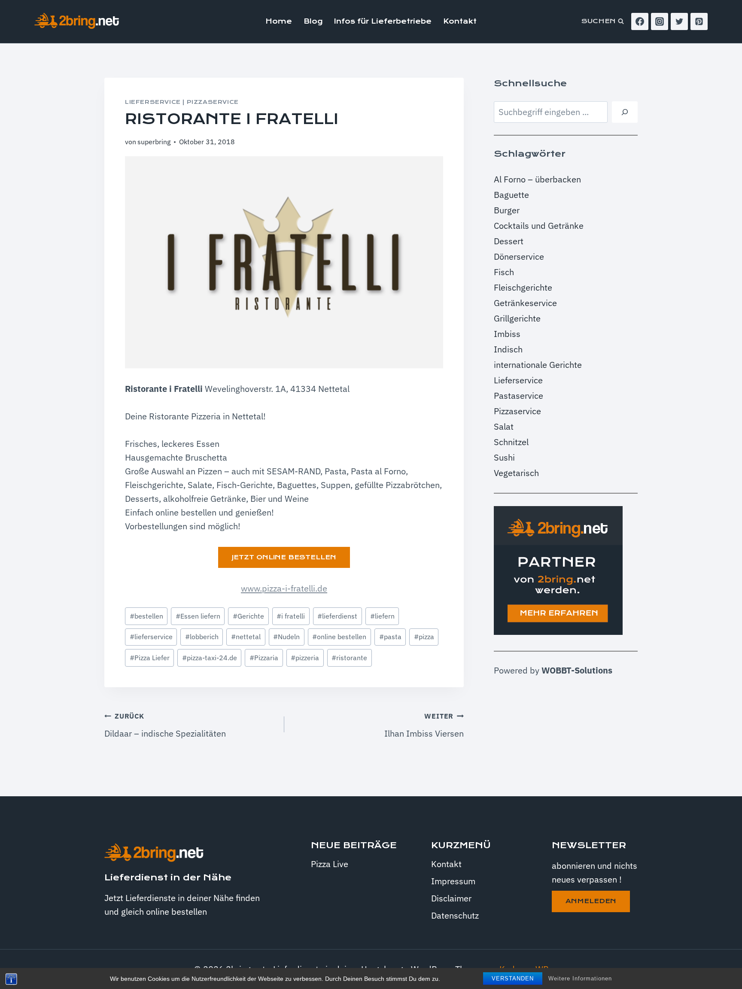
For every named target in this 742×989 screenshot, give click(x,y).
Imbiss (507, 334)
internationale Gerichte (538, 364)
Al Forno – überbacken (537, 179)
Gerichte (248, 616)
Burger (507, 210)
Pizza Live (329, 864)
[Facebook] (639, 21)
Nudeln (286, 636)
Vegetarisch (516, 473)
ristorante (349, 657)
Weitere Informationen (580, 978)
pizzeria (305, 657)
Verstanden (513, 978)
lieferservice (151, 636)
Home (278, 21)
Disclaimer (451, 898)
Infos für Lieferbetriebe (383, 21)
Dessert (508, 241)
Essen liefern (198, 616)
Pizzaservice (213, 102)
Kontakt (460, 21)
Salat (504, 426)
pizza (424, 636)
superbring (153, 141)
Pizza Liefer (150, 657)
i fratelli (291, 616)
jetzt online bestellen (284, 557)
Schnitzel (511, 442)
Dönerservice (519, 256)
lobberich (202, 636)
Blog (313, 21)
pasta (390, 636)
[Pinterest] (699, 21)
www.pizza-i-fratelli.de (284, 588)
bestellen (146, 616)
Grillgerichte (517, 318)
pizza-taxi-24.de (209, 657)
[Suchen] (625, 112)
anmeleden (591, 901)
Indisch (508, 349)
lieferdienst (337, 616)
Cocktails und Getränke (539, 225)
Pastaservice (518, 395)
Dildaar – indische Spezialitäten (165, 725)
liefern (382, 616)
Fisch (504, 272)
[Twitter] (679, 21)
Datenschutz (455, 915)
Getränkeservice (525, 303)
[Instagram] (659, 21)
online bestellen (339, 636)
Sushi (504, 457)
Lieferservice (153, 102)
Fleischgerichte (523, 287)
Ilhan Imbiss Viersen (424, 725)
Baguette (511, 194)
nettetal (246, 636)
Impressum (453, 881)
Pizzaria (263, 657)
